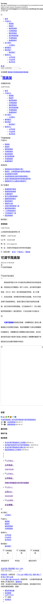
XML (21, 568)
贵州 (8, 577)
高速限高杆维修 (10, 189)
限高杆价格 (9, 203)
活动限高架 (11, 422)
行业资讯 (12, 59)
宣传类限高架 (13, 35)
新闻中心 (8, 55)
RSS (17, 568)
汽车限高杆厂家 (10, 213)
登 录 (2, 66)
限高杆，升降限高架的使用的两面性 (17, 171)
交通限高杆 (9, 194)
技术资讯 (12, 62)
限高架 (11, 23)
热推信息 (4, 574)
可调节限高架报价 (29, 420)
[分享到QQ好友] (8, 417)
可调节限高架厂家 (7, 420)
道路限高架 (11, 424)
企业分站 (4, 568)
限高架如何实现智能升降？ (14, 169)
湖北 (38, 574)
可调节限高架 (18, 420)
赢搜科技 (19, 582)
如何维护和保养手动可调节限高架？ (17, 445)
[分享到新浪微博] (4, 417)
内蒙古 (26, 574)
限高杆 (11, 26)
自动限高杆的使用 (11, 174)
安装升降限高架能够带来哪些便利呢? (18, 179)
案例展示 (8, 47)
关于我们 (8, 43)
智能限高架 (13, 28)
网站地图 (11, 568)
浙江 (30, 574)
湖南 (34, 574)
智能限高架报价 (10, 208)
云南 (11, 577)
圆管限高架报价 (10, 199)
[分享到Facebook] (15, 417)
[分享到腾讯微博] (13, 417)
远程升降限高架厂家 (12, 206)
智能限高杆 (9, 201)
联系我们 (8, 50)
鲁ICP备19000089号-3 (13, 579)
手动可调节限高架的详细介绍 (15, 447)
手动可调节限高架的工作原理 (15, 442)
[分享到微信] (6, 417)
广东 (18, 574)
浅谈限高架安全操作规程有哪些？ (17, 176)
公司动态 (12, 57)
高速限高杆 (13, 40)
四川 (4, 577)
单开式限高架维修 (11, 196)
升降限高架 (13, 31)
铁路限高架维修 (10, 191)
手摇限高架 (13, 38)
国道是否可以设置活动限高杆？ (16, 181)
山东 (22, 574)
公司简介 (12, 45)
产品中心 (8, 21)
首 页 (14, 252)
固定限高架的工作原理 (13, 450)
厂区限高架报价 (10, 211)
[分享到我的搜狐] (11, 417)
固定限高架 (13, 33)
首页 (6, 19)
